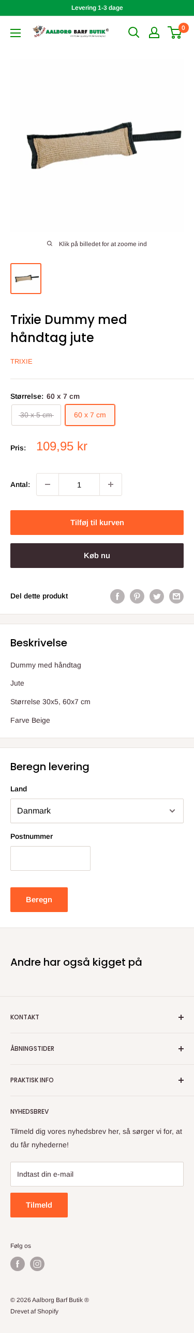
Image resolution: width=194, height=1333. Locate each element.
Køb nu (97, 555)
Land (18, 789)
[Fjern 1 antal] (47, 484)
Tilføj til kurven (97, 522)
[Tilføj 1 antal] (111, 484)
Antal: (20, 484)
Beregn (39, 899)
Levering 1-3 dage (97, 7)
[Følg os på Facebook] (17, 1264)
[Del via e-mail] (176, 596)
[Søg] (134, 32)
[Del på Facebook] (117, 596)
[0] (175, 32)
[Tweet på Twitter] (157, 596)
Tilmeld (39, 1204)
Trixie (21, 361)
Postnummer (31, 836)
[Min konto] (154, 32)
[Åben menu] (15, 33)
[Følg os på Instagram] (37, 1264)
